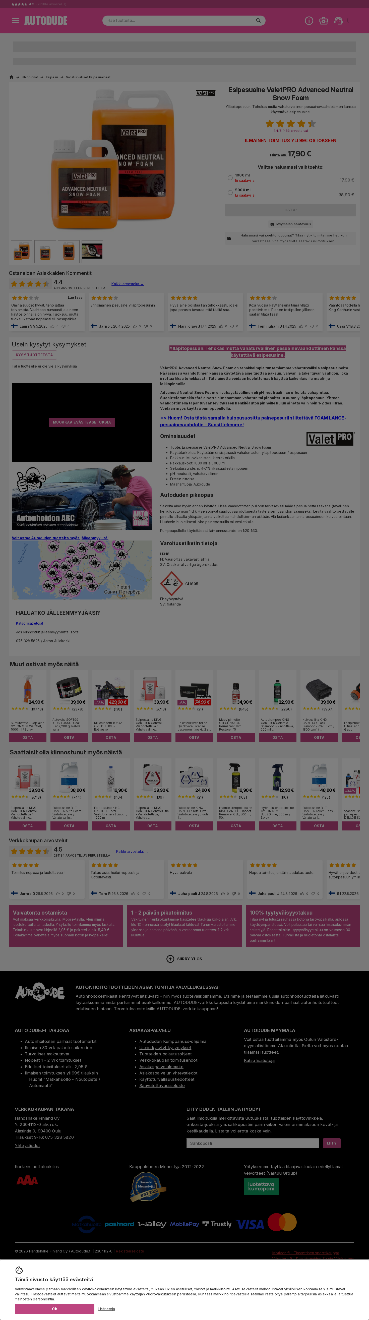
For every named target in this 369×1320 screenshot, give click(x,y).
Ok (54, 1309)
